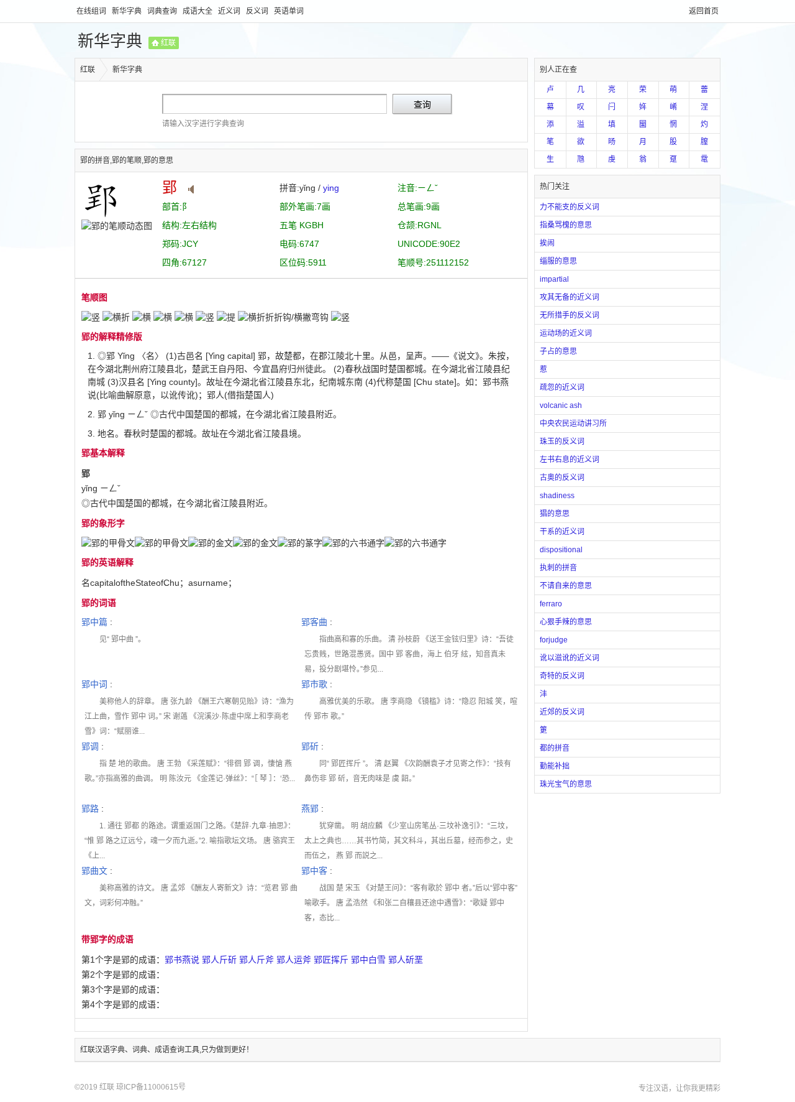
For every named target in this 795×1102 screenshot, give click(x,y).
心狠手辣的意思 (566, 622)
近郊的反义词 (562, 712)
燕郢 (310, 808)
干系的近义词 (562, 531)
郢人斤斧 (256, 960)
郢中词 (94, 684)
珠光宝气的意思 (566, 784)
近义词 (230, 11)
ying (331, 188)
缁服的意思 (558, 261)
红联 (168, 43)
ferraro (551, 604)
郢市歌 (314, 684)
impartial (554, 279)
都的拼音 (555, 748)
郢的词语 (98, 603)
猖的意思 (555, 513)
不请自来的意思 (566, 585)
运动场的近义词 (566, 333)
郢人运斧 (293, 960)
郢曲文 (94, 871)
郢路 (90, 808)
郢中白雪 (368, 960)
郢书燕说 (182, 960)
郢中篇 (94, 622)
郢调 (90, 746)
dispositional (561, 549)
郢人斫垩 (405, 960)
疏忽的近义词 (562, 387)
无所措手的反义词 (569, 315)
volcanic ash (561, 405)
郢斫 (310, 746)
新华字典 (127, 11)
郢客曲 (314, 622)
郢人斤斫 (219, 960)
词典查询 (163, 11)
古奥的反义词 (562, 477)
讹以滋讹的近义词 (569, 658)
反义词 (258, 11)
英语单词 (289, 11)
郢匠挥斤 (331, 960)
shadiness (557, 495)
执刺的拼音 (558, 567)
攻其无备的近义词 (569, 297)
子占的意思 (558, 351)
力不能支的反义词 (569, 207)
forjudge (554, 640)
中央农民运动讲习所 (573, 423)
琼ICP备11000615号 (151, 1087)
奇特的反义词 (562, 676)
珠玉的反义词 (562, 441)
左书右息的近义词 (569, 459)
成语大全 (198, 11)
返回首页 (704, 11)
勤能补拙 (555, 766)
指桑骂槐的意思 (566, 225)
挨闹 (547, 243)
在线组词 (92, 11)
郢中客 (314, 871)
